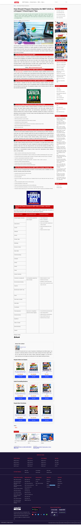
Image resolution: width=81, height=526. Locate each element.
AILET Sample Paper (60, 17)
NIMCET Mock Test (28, 500)
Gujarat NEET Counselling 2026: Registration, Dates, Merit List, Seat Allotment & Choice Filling (61, 123)
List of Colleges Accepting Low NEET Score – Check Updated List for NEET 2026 (61, 178)
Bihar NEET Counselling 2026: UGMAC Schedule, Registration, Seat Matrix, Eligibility (61, 119)
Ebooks (59, 485)
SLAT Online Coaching (17, 500)
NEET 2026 (57, 460)
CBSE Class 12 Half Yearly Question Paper (60, 71)
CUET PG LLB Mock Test (29, 494)
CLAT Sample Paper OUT (60, 12)
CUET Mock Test (27, 481)
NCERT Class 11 (16, 462)
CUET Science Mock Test (29, 483)
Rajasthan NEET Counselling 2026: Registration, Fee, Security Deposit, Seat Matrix (61, 131)
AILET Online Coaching (17, 498)
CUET (37, 485)
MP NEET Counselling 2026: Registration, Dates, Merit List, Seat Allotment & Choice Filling (61, 147)
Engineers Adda (49, 472)
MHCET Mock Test (28, 492)
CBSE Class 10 (43, 464)
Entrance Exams (33, 2)
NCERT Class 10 (16, 464)
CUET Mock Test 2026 (60, 99)
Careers (51, 485)
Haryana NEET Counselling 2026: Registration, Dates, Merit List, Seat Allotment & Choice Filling (61, 143)
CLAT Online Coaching (17, 492)
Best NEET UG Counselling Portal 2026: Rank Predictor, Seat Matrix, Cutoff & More (61, 174)
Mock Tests (59, 479)
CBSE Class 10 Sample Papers (61, 62)
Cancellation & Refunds (63, 522)
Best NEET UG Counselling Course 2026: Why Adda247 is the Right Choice (61, 139)
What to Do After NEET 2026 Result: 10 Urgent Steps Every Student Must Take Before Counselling (61, 166)
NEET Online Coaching (17, 479)
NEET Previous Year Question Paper (61, 109)
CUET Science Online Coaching (17, 483)
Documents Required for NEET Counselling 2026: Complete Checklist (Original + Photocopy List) (61, 170)
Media (48, 483)
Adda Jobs (26, 470)
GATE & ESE (38, 479)
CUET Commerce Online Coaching (18, 486)
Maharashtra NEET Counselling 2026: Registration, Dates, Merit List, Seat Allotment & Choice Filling (61, 152)
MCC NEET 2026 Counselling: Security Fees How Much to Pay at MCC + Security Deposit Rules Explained (61, 161)
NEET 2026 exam (19, 71)
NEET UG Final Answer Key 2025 (35, 67)
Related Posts (16, 431)
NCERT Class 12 (16, 460)
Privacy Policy (77, 522)
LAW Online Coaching (17, 490)
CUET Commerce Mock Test (29, 485)
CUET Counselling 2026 (60, 97)
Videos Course (60, 483)
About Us (48, 479)
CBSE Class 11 (43, 462)
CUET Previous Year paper (61, 91)
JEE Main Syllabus (59, 187)
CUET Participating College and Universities (61, 94)
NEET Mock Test (27, 479)
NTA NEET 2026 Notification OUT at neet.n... (33, 442)
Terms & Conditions (71, 522)
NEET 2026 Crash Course (60, 111)
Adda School (27, 472)
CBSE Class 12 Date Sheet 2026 (61, 81)
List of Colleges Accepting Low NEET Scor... (20, 441)
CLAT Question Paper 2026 (61, 14)
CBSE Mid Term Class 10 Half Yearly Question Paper (61, 76)
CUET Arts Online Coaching (18, 488)
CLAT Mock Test (27, 490)
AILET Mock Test (27, 496)
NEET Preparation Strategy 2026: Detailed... (46, 442)
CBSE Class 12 (43, 460)
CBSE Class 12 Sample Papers (61, 64)
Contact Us (48, 481)
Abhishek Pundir (17, 20)
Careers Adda (38, 472)
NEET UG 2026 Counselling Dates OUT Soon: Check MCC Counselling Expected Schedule (61, 127)
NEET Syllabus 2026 (60, 107)
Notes (42, 2)
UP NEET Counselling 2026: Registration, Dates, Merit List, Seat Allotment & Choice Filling (61, 135)
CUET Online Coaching (17, 481)
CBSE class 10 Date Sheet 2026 (61, 79)
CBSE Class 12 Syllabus (60, 69)
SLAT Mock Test (27, 498)
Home (15, 5)
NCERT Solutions (25, 2)
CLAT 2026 (56, 462)
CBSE (39, 2)
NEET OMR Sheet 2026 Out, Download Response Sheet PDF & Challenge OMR (61, 156)
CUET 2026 (58, 88)
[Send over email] (19, 337)
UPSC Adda (48, 470)
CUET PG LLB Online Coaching (17, 496)
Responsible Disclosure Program (54, 522)
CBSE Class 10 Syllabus (60, 67)
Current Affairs (38, 470)
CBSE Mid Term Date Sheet (61, 73)
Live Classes (60, 481)
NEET (16, 427)
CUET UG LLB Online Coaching (17, 502)
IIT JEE (37, 481)
